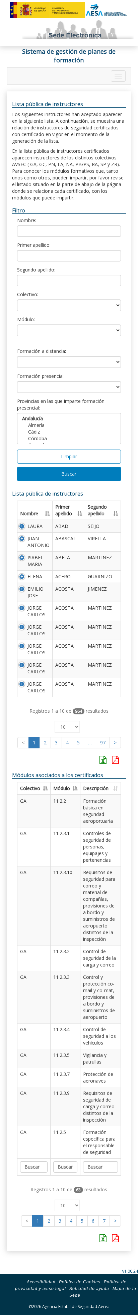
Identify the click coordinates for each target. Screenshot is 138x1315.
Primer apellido (63, 510)
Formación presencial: (41, 376)
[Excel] (103, 760)
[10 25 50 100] (67, 725)
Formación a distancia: (41, 351)
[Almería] (69, 425)
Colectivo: (27, 294)
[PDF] (115, 760)
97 (103, 742)
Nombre (29, 513)
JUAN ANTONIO (38, 541)
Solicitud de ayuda (89, 1288)
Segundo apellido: (36, 269)
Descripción (96, 788)
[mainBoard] (118, 76)
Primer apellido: (34, 245)
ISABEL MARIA (35, 560)
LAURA (35, 526)
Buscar (68, 474)
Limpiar (69, 456)
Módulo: (26, 319)
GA (23, 801)
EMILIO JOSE (35, 592)
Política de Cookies (79, 1282)
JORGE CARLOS (36, 611)
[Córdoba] (69, 438)
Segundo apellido (97, 510)
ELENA (34, 576)
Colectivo (30, 788)
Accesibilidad (41, 1282)
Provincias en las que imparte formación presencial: (61, 404)
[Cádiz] (69, 432)
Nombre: (26, 220)
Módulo (61, 788)
